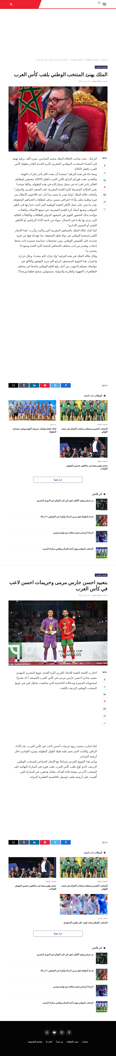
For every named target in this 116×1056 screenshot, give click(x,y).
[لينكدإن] (105, 180)
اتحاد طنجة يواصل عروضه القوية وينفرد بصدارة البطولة (34, 430)
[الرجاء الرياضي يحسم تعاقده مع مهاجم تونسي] (101, 536)
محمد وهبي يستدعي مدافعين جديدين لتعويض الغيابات (87, 467)
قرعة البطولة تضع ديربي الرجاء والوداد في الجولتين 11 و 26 (67, 516)
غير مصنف (53, 424)
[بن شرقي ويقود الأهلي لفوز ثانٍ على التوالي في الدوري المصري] (101, 504)
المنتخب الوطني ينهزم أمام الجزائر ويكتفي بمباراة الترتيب (67, 548)
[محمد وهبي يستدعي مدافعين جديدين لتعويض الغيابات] (84, 447)
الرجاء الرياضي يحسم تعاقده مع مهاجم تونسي (73, 532)
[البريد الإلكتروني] (105, 194)
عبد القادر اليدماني (97, 81)
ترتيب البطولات (72, 1041)
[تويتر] (105, 173)
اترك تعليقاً (58, 479)
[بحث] (11, 4)
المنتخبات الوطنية (92, 59)
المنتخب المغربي (77, 59)
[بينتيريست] (105, 187)
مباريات (85, 1041)
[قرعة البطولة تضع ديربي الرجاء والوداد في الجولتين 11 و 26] (101, 520)
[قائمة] (104, 4)
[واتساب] (105, 209)
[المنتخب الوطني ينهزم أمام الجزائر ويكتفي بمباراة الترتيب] (101, 552)
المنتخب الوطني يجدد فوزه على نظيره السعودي (86, 922)
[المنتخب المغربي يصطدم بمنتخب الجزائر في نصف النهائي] (84, 410)
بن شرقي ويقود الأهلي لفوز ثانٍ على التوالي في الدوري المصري (65, 500)
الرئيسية (105, 59)
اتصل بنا (49, 1041)
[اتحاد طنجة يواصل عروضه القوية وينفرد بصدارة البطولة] (32, 410)
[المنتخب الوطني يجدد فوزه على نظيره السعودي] (84, 904)
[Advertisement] (58, 34)
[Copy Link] (105, 202)
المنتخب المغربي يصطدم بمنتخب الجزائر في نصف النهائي (84, 430)
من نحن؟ (59, 1041)
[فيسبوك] (105, 165)
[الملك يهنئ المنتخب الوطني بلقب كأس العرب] (58, 118)
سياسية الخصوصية (35, 1041)
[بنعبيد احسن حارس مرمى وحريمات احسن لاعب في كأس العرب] (58, 633)
